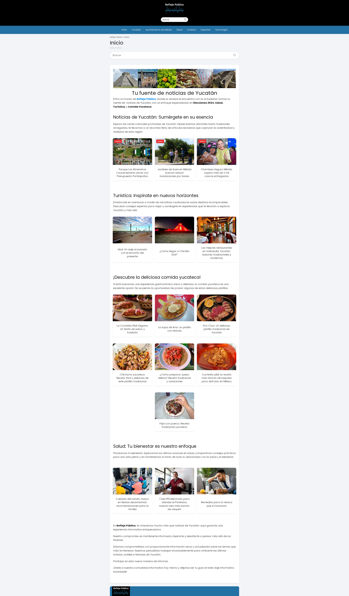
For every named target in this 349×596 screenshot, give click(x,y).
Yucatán (136, 29)
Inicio (124, 29)
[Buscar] (185, 19)
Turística (191, 29)
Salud (179, 29)
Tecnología (221, 29)
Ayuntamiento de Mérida (158, 29)
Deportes (205, 29)
